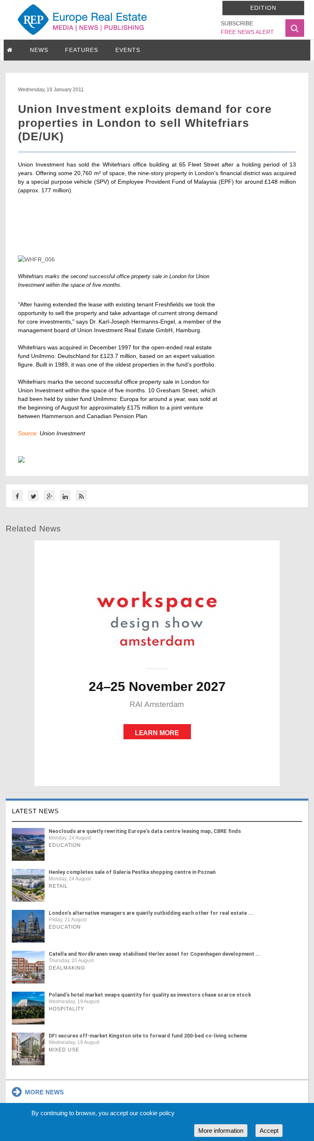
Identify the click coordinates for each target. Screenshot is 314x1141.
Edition (263, 8)
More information (220, 1130)
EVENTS (127, 50)
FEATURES (81, 50)
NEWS (39, 50)
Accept (269, 1130)
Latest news (35, 811)
